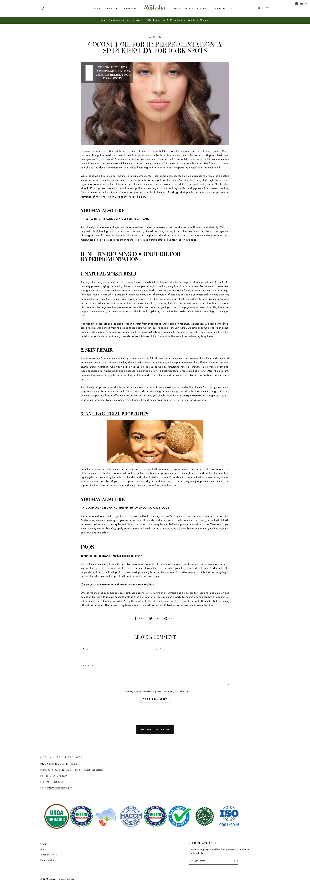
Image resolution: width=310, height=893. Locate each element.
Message (87, 665)
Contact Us (223, 8)
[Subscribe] (236, 861)
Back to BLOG (157, 729)
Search (43, 843)
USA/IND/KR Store (198, 8)
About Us (113, 8)
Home (98, 8)
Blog (177, 8)
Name (84, 648)
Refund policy (47, 860)
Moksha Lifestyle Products (61, 879)
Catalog (130, 8)
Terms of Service (48, 854)
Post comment (155, 699)
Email (160, 648)
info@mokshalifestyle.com (59, 787)
